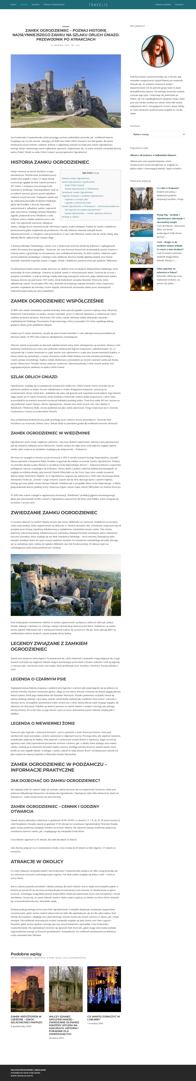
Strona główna (163, 5)
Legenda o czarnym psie (76, 199)
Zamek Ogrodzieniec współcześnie (78, 182)
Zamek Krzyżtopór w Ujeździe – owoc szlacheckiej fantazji (26, 1019)
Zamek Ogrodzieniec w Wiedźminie (82, 188)
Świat (13, 5)
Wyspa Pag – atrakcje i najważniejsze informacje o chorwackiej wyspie (171, 218)
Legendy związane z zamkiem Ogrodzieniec (83, 196)
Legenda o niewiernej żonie (78, 202)
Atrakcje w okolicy (70, 217)
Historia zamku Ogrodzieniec (76, 178)
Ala (78, 45)
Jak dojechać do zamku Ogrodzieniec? (83, 209)
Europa (35, 5)
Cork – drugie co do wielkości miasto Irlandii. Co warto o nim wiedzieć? (170, 246)
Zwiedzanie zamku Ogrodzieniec (77, 192)
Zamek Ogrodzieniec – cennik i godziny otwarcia (88, 213)
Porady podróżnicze (54, 5)
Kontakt (179, 5)
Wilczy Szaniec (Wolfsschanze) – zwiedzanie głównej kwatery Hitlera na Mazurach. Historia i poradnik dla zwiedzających (64, 1025)
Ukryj (96, 173)
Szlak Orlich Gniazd (74, 185)
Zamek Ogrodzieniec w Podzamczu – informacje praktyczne (90, 206)
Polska (24, 5)
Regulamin (40, 1070)
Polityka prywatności (22, 1070)
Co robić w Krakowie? (168, 188)
